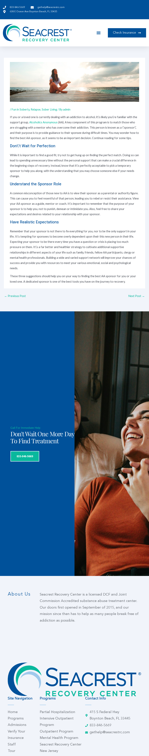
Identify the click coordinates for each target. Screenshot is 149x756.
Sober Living (49, 109)
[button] (98, 33)
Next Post (136, 296)
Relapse (36, 109)
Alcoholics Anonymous (43, 122)
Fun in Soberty (20, 109)
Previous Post (15, 296)
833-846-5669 (25, 456)
